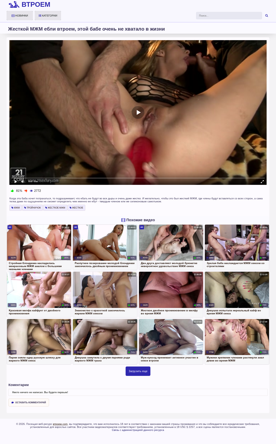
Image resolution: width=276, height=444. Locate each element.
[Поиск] (266, 15)
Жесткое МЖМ (56, 207)
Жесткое (77, 207)
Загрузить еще (138, 371)
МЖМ (16, 207)
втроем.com (60, 423)
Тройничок (33, 207)
